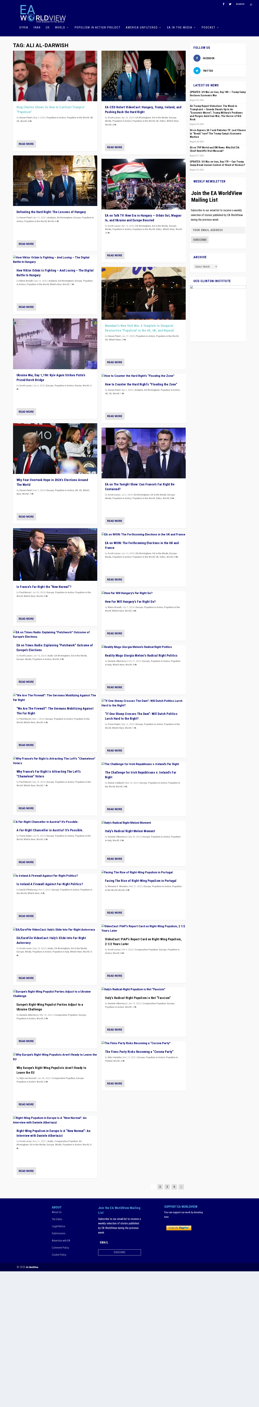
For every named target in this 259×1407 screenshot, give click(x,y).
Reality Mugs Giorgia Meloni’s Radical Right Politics (141, 655)
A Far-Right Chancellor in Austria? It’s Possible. (50, 830)
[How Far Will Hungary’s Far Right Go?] (143, 593)
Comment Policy (60, 1247)
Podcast (208, 27)
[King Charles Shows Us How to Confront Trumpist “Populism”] (55, 76)
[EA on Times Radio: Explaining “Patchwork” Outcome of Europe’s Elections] (55, 634)
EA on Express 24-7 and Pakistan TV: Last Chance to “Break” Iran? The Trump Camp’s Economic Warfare (218, 133)
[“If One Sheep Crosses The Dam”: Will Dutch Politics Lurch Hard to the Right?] (143, 703)
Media (28, 659)
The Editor (57, 1219)
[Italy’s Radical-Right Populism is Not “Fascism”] (143, 989)
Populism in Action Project (98, 27)
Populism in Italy (61, 951)
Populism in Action (56, 117)
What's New (56, 284)
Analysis (51, 217)
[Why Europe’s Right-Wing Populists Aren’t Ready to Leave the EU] (55, 1057)
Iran (37, 27)
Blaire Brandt (26, 280)
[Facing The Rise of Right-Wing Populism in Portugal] (143, 872)
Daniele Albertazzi (28, 1015)
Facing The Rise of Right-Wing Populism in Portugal (141, 881)
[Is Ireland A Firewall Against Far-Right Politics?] (55, 876)
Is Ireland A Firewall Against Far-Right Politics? (50, 884)
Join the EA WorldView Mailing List (216, 196)
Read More (26, 144)
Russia (78, 385)
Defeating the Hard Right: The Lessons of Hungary (51, 212)
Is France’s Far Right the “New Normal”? (44, 587)
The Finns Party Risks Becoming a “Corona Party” (139, 1052)
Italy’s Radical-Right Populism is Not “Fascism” (138, 998)
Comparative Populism (66, 1015)
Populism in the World (78, 117)
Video (163, 121)
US (48, 27)
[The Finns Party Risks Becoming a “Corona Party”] (143, 1043)
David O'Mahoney (28, 889)
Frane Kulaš (25, 835)
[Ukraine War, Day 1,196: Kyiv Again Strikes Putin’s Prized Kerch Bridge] (55, 343)
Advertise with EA (61, 1240)
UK (91, 117)
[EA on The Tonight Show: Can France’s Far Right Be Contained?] (143, 453)
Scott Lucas (25, 385)
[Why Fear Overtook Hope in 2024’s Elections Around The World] (55, 448)
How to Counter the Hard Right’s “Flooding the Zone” (141, 384)
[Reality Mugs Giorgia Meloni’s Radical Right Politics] (143, 647)
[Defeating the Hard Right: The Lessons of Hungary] (55, 180)
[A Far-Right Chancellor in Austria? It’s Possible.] (55, 822)
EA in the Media (179, 27)
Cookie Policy (59, 1254)
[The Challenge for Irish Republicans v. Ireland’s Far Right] (143, 764)
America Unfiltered (142, 27)
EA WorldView (32, 1267)
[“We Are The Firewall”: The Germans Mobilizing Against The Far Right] (55, 697)
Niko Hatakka (115, 1057)
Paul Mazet (25, 592)
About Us (56, 1212)
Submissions (58, 1233)
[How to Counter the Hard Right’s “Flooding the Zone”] (143, 376)
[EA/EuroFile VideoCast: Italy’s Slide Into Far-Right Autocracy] (55, 930)
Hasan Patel (25, 117)
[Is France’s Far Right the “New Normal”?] (55, 554)
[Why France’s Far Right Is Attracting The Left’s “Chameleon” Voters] (55, 761)
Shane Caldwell (116, 782)
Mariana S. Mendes (118, 886)
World (60, 27)
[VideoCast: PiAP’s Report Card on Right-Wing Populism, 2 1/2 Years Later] (143, 928)
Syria (23, 27)
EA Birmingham (64, 217)
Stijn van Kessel (27, 1078)
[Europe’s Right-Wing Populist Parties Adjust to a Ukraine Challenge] (55, 994)
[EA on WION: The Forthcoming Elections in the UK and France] (143, 534)
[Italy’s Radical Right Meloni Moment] (143, 823)
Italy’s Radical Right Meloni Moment (130, 831)
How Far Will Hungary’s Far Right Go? (130, 601)
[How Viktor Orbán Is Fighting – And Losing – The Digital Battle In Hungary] (55, 259)
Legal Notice (58, 1226)
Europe (77, 217)
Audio (50, 655)
